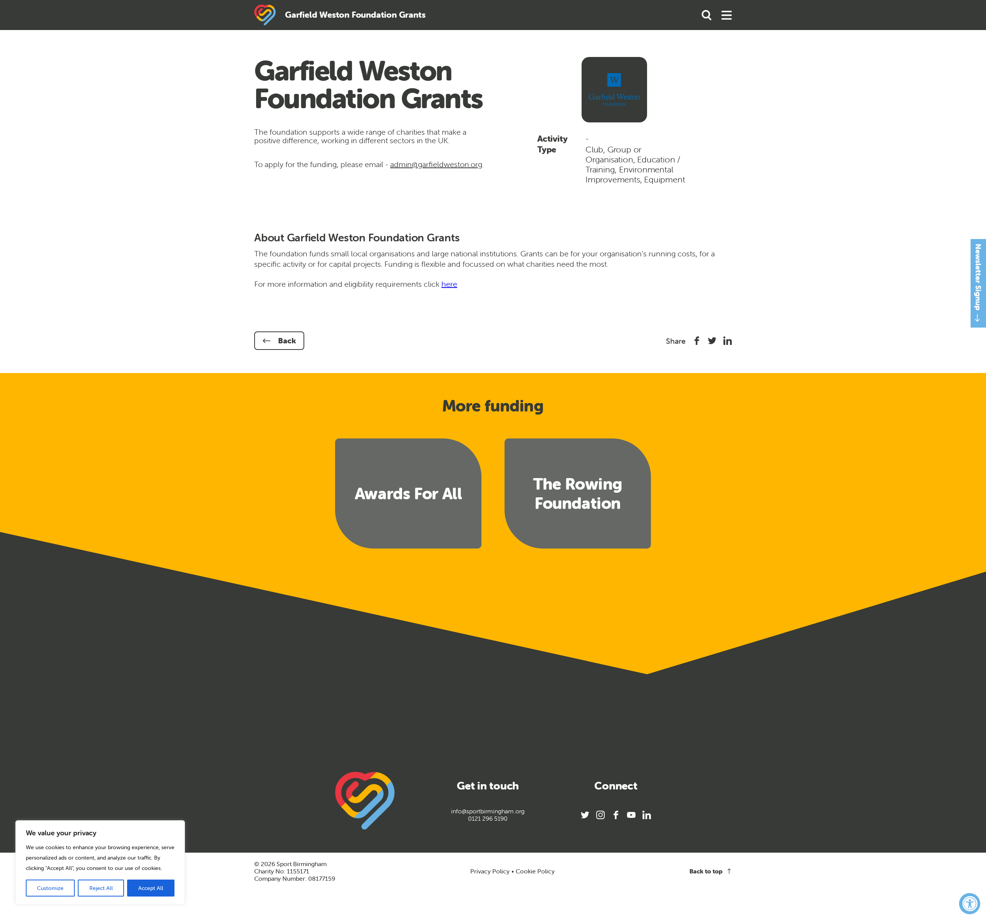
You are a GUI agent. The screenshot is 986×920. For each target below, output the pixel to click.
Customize (50, 888)
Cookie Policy (535, 871)
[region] (100, 862)
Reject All (101, 888)
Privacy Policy (490, 871)
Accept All (150, 888)
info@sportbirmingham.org (488, 811)
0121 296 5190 (488, 818)
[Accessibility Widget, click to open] (969, 903)
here (449, 284)
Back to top (706, 871)
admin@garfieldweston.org (436, 164)
